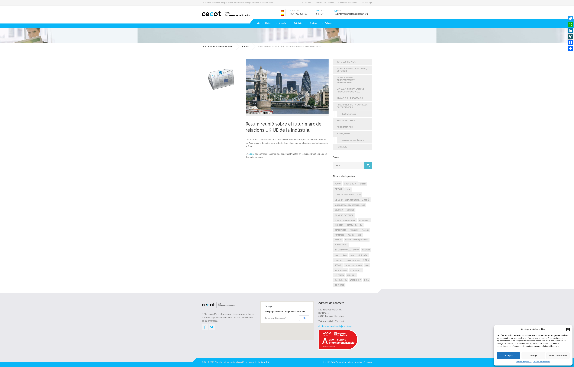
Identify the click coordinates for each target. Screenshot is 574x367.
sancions (351, 275)
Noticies (358, 362)
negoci (338, 265)
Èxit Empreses (349, 114)
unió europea (341, 280)
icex (359, 235)
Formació (342, 147)
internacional (341, 245)
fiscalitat (354, 230)
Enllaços (328, 23)
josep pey (339, 260)
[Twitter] (570, 19)
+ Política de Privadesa (347, 2)
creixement (364, 220)
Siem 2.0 (265, 362)
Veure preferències (557, 355)
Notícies (313, 23)
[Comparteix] (570, 48)
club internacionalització (352, 200)
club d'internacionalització (348, 195)
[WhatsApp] (570, 25)
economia (339, 225)
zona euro (339, 285)
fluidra (365, 230)
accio (338, 184)
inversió (366, 250)
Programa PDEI (345, 127)
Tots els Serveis (346, 62)
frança (351, 235)
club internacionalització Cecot (350, 205)
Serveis (282, 23)
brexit (363, 184)
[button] (568, 329)
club (348, 190)
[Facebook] (570, 42)
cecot (338, 189)
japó (352, 255)
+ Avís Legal (367, 2)
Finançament (344, 134)
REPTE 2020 (339, 275)
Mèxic (366, 260)
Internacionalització (347, 250)
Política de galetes (524, 362)
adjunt (251, 154)
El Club (268, 23)
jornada (362, 255)
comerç (350, 210)
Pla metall (356, 270)
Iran (336, 255)
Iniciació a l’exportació (350, 98)
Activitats (298, 23)
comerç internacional (345, 220)
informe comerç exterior (356, 240)
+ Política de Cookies (325, 2)
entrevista (352, 225)
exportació (340, 230)
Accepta (508, 355)
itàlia (344, 255)
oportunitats (341, 270)
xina (366, 280)
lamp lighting (353, 260)
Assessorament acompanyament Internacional (346, 80)
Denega (533, 355)
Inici (258, 23)
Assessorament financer (353, 140)
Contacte (368, 362)
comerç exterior (344, 215)
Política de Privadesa (541, 362)
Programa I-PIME (346, 120)
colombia (339, 210)
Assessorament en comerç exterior (352, 69)
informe (338, 240)
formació (339, 235)
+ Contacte (306, 2)
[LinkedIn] (570, 31)
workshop (355, 280)
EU (361, 225)
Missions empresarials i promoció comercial (350, 90)
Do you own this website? (275, 318)
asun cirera (350, 184)
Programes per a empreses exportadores (352, 106)
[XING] (570, 36)
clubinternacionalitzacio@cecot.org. (335, 326)
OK (304, 318)
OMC (367, 265)
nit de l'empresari (353, 265)
